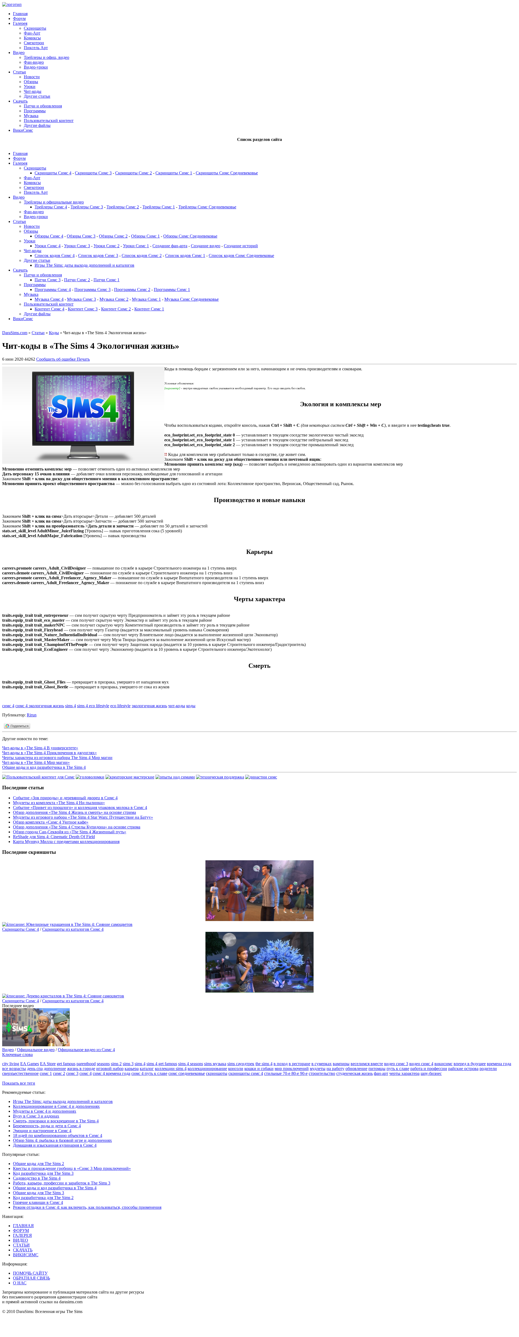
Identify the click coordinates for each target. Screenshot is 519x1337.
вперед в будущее (470, 1063)
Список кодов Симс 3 (98, 255)
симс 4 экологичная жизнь (39, 705)
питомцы (376, 1068)
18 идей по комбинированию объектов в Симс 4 (57, 1135)
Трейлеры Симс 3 (87, 207)
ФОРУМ (21, 1230)
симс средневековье (186, 1073)
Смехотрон (34, 42)
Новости (32, 77)
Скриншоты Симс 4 (53, 173)
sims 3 (128, 1063)
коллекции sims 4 (171, 1068)
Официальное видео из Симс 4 (86, 1049)
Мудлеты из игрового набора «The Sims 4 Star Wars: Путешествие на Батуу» (83, 817)
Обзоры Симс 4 (49, 236)
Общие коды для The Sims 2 (38, 1163)
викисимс (443, 1063)
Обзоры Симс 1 (145, 236)
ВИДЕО (20, 1240)
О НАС (19, 1283)
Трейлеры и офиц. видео (46, 57)
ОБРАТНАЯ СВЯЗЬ (31, 1278)
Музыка (31, 115)
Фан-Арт (32, 33)
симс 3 (72, 1073)
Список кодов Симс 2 (142, 255)
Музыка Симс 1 (146, 299)
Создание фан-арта (169, 245)
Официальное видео (36, 1049)
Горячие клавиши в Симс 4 (38, 1202)
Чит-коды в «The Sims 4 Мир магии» (36, 762)
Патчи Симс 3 (48, 279)
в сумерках (321, 1063)
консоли (235, 1068)
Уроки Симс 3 (77, 245)
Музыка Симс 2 (113, 299)
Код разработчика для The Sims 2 (43, 1197)
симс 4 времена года (111, 1073)
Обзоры (31, 81)
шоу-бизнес (431, 1073)
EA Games (29, 1063)
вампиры (341, 1063)
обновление (356, 1068)
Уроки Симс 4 (48, 245)
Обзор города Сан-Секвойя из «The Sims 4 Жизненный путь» (69, 832)
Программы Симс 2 (132, 289)
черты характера (404, 1073)
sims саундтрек (240, 1063)
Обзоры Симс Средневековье (190, 236)
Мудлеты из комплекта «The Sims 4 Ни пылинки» (59, 802)
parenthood (86, 1063)
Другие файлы (37, 125)
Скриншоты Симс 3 (93, 173)
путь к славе (398, 1068)
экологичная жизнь (149, 705)
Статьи (19, 72)
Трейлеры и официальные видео (54, 202)
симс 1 (46, 1073)
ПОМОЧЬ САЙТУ (30, 1273)
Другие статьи (37, 96)
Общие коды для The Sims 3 (38, 1192)
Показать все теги (18, 1083)
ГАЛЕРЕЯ (22, 1235)
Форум (19, 18)
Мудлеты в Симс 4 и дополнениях (44, 1111)
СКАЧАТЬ (22, 1250)
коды (190, 705)
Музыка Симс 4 (49, 299)
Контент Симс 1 (149, 309)
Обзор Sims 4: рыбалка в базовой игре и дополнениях (62, 1140)
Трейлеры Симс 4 (51, 207)
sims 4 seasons (190, 1063)
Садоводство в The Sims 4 (37, 1178)
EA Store (48, 1063)
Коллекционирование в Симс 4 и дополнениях (56, 1106)
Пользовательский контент (49, 120)
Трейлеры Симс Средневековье (207, 207)
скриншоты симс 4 (245, 1073)
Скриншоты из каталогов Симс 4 (73, 929)
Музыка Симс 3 (81, 299)
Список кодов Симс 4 (55, 255)
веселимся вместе (367, 1063)
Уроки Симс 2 (106, 245)
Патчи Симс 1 (106, 279)
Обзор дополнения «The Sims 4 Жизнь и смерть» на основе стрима (74, 812)
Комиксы (32, 38)
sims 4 (70, 705)
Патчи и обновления (43, 106)
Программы (35, 111)
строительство (322, 1073)
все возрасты (14, 1068)
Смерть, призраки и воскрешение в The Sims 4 (56, 1121)
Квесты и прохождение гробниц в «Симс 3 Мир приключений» (72, 1168)
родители (488, 1068)
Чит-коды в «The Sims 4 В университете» (40, 748)
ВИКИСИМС (25, 1255)
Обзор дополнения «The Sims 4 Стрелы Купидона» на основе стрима (76, 827)
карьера (132, 1068)
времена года (499, 1063)
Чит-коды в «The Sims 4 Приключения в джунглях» (49, 752)
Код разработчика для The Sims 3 (43, 1173)
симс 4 (8, 705)
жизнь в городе (81, 1068)
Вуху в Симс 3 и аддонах (36, 1116)
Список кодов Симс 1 (185, 255)
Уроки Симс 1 (136, 245)
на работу (335, 1068)
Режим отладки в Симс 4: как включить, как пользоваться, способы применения (87, 1207)
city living (10, 1063)
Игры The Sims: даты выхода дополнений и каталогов (84, 265)
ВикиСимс (23, 130)
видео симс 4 (421, 1063)
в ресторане (299, 1063)
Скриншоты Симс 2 (133, 173)
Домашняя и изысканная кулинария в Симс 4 (55, 1145)
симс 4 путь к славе (149, 1073)
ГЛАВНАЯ (23, 1225)
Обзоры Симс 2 (113, 236)
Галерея (20, 23)
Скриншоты (35, 28)
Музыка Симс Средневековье (191, 299)
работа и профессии (428, 1068)
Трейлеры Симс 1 (158, 207)
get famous (66, 1063)
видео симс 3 (396, 1063)
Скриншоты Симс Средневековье (227, 173)
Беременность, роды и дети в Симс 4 (47, 1125)
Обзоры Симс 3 (81, 236)
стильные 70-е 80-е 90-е (286, 1073)
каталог (147, 1068)
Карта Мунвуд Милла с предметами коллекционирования (66, 841)
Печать (83, 359)
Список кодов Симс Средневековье (241, 255)
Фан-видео (34, 62)
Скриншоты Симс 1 (173, 173)
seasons (103, 1063)
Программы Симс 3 (92, 289)
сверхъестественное (20, 1073)
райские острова (463, 1068)
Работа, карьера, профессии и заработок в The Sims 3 (61, 1183)
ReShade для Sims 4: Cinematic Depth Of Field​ (54, 836)
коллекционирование (207, 1068)
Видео (19, 52)
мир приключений (292, 1068)
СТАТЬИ (21, 1245)
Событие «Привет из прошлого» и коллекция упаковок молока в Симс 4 (80, 807)
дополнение (55, 1068)
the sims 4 (263, 1063)
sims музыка (215, 1063)
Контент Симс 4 (49, 309)
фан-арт (381, 1073)
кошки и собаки (259, 1068)
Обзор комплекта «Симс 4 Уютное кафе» (50, 822)
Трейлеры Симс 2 (123, 207)
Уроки (29, 86)
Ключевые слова (17, 1054)
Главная (20, 13)
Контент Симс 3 (83, 309)
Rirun (31, 715)
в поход (281, 1063)
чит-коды (176, 705)
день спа (35, 1068)
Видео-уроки (36, 67)
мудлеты (317, 1068)
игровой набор (110, 1068)
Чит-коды (32, 91)
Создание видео (205, 245)
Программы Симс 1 (172, 289)
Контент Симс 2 (116, 309)
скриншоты (216, 1073)
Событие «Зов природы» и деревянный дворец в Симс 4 (65, 798)
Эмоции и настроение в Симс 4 (42, 1130)
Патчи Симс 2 (77, 279)
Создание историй (241, 245)
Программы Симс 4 (53, 289)
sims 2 (116, 1063)
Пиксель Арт (36, 47)
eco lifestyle (120, 705)
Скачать (20, 101)
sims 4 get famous (162, 1063)
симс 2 (59, 1073)
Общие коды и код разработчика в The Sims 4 (44, 767)
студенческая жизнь (354, 1073)
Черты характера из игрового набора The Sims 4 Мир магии (57, 757)
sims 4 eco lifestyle (93, 705)
